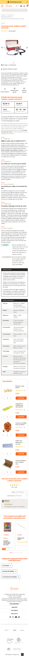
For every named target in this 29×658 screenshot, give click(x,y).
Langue (13, 492)
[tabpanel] (14, 47)
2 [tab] (14, 62)
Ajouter (21, 398)
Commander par (11, 495)
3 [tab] (15, 62)
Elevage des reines (8, 571)
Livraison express (16, 2)
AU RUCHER (5, 565)
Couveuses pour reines (9, 577)
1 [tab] (13, 62)
